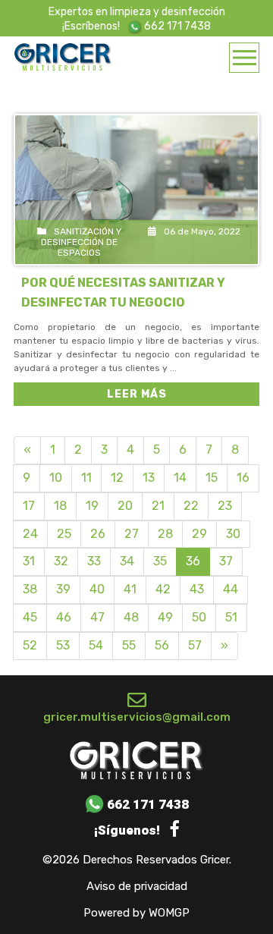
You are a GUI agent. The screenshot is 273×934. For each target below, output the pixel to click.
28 (165, 534)
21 (158, 505)
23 (225, 505)
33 (94, 561)
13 (149, 477)
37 (226, 561)
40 (97, 589)
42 (163, 589)
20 (125, 505)
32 (61, 561)
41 (130, 589)
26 (97, 534)
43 (197, 589)
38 (30, 589)
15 (212, 477)
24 (30, 534)
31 (29, 561)
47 (97, 617)
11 (86, 477)
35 (160, 561)
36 (193, 561)
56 (162, 645)
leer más (137, 394)
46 (63, 617)
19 (92, 505)
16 (243, 477)
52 (30, 645)
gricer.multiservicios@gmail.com (137, 717)
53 (63, 645)
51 (231, 617)
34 (127, 561)
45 (30, 617)
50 (199, 617)
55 (129, 645)
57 (195, 645)
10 (55, 477)
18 (60, 505)
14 (180, 477)
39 (63, 589)
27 (131, 534)
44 (230, 589)
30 (233, 534)
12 (117, 477)
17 (29, 505)
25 (64, 534)
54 (96, 645)
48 (131, 617)
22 (191, 505)
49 (165, 617)
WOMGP (169, 913)
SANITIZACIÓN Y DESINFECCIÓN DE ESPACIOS (81, 242)
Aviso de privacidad (136, 886)
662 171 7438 (176, 26)
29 (199, 534)
